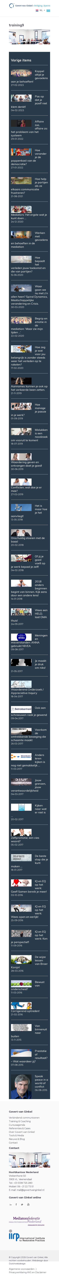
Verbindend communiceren (24, 1117)
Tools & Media (16, 1135)
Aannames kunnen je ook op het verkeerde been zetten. (29, 387)
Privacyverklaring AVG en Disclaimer (27, 1272)
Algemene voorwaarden (21, 1269)
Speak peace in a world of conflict (41, 1081)
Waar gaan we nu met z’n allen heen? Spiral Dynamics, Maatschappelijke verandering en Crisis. (29, 294)
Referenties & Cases (19, 1128)
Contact (13, 1142)
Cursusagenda (17, 1125)
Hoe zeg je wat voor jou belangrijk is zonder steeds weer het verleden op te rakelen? (28, 355)
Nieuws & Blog (17, 1139)
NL (41, 10)
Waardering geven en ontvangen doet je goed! (26, 463)
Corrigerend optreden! (25, 1011)
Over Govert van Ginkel (22, 1132)
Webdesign (37, 1260)
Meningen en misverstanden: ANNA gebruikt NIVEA (29, 641)
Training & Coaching (20, 1121)
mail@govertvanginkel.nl (30, 1190)
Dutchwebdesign (17, 1263)
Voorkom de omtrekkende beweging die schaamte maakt (29, 735)
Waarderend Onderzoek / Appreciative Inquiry (27, 691)
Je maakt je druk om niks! (40, 664)
